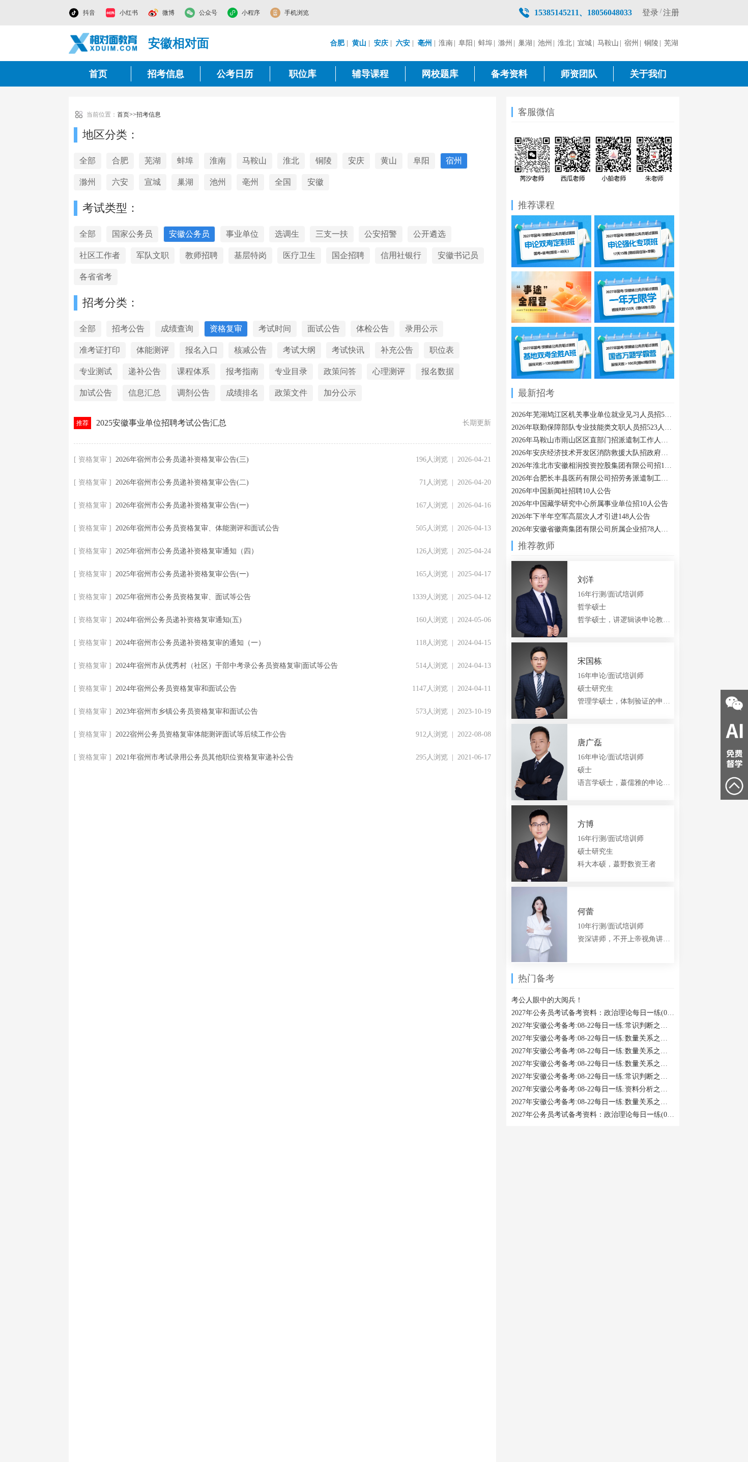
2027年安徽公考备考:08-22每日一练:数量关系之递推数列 (592, 1038)
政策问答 (340, 371)
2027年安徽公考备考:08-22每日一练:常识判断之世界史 (592, 1025)
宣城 (585, 43)
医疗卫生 (299, 255)
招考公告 (128, 328)
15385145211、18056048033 (583, 12)
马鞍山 (608, 43)
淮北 (565, 43)
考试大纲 (299, 350)
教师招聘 (201, 255)
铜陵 (651, 43)
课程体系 (193, 371)
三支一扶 (331, 234)
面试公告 (323, 328)
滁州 (505, 43)
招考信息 (166, 74)
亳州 (250, 182)
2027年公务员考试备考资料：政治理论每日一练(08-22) (592, 1013)
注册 (671, 12)
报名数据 (437, 371)
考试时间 (274, 328)
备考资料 (509, 74)
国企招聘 (348, 255)
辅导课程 (370, 74)
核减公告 (250, 350)
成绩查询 (177, 328)
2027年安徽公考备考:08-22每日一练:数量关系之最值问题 (592, 1051)
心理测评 (388, 371)
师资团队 (579, 74)
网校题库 (440, 74)
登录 (650, 12)
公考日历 (235, 74)
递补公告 (144, 371)
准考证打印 (99, 350)
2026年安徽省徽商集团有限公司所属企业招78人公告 (592, 529)
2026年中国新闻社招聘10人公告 (561, 491)
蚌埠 (485, 43)
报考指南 (242, 371)
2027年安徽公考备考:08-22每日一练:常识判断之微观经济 (592, 1076)
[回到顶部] (734, 786)
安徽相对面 (178, 43)
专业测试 (95, 371)
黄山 (389, 160)
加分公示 (340, 392)
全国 (283, 182)
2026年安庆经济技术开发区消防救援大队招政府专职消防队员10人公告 (592, 453)
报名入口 (201, 350)
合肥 (120, 160)
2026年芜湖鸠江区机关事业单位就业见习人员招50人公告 (592, 414)
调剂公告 (193, 392)
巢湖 (525, 43)
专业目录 (291, 371)
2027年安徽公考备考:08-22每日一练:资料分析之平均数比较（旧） (592, 1089)
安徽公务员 (189, 234)
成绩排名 (242, 392)
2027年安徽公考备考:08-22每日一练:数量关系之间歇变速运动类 (592, 1102)
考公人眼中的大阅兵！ (547, 1000)
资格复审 (226, 328)
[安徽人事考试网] (103, 43)
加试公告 (95, 392)
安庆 (356, 160)
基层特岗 (250, 255)
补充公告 (397, 350)
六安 (120, 182)
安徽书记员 (458, 255)
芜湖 (671, 43)
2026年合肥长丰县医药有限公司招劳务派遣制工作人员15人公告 (592, 478)
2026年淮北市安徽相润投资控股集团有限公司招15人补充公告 (592, 465)
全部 (87, 160)
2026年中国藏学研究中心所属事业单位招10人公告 (589, 504)
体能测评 (152, 350)
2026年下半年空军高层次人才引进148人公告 (580, 516)
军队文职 (152, 255)
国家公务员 (132, 234)
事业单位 (242, 234)
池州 (545, 43)
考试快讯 (348, 350)
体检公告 (372, 328)
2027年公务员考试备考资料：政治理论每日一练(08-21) (592, 1114)
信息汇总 (144, 392)
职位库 (303, 74)
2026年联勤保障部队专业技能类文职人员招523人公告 (592, 427)
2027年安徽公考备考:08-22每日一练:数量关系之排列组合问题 (592, 1063)
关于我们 (648, 74)
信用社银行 (401, 255)
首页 (98, 74)
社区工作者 (99, 255)
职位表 (441, 350)
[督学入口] (734, 758)
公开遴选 (429, 234)
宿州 (631, 43)
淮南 (446, 43)
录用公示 (421, 328)
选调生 (287, 234)
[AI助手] (734, 731)
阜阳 (465, 43)
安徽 (315, 182)
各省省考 (95, 276)
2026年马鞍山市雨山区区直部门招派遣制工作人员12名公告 (592, 440)
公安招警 (380, 234)
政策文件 (291, 392)
